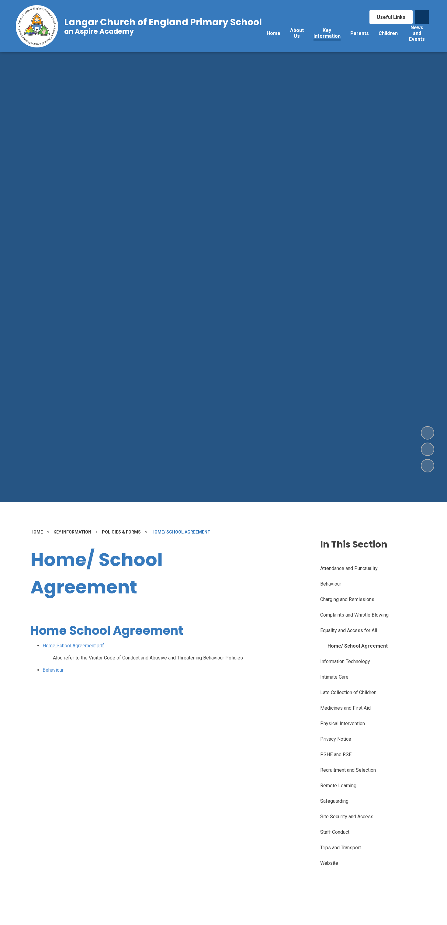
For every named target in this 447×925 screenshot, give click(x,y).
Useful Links (391, 17)
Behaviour (53, 670)
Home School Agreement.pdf (73, 646)
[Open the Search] (422, 17)
